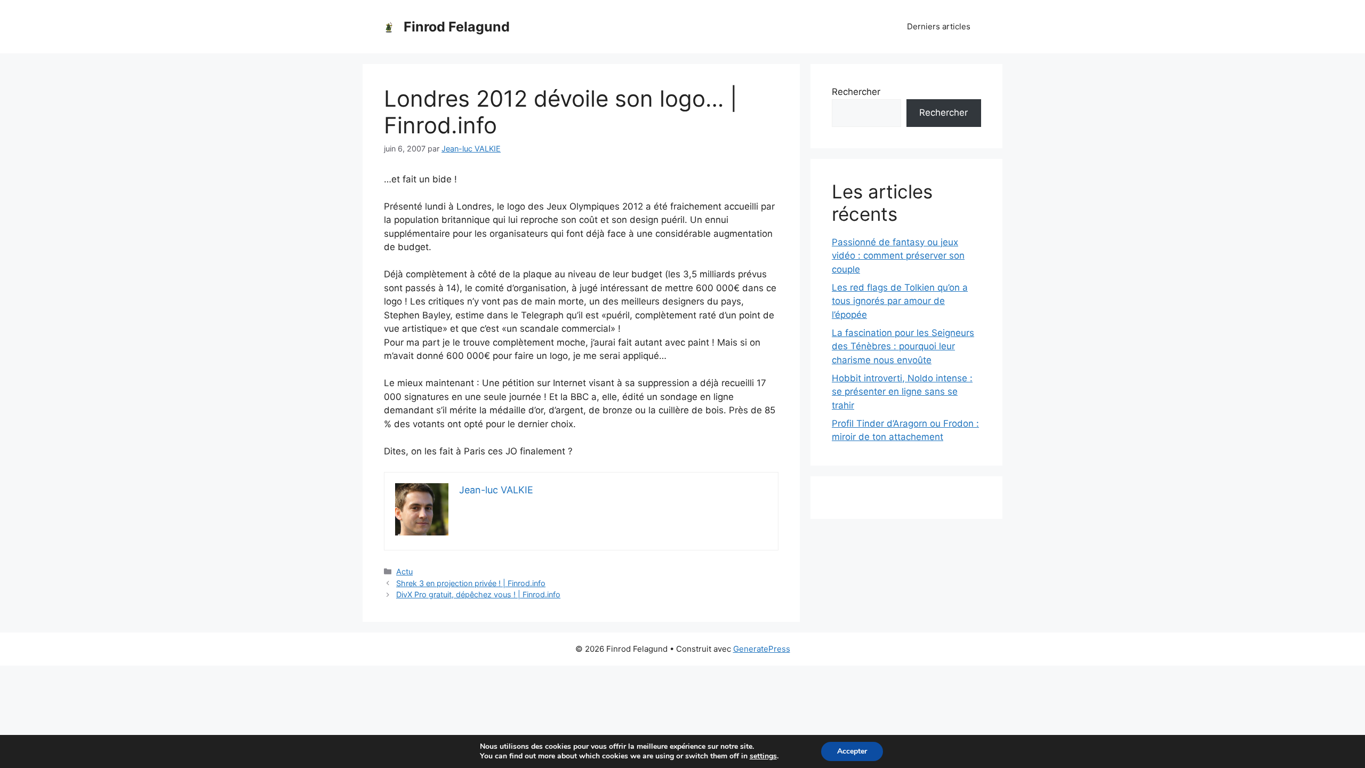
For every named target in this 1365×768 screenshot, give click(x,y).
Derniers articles (938, 26)
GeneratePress (761, 649)
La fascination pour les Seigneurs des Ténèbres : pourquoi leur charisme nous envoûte (903, 346)
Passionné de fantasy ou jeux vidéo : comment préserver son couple (898, 256)
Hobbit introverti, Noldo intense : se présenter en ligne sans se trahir (902, 392)
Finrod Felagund (457, 27)
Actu (404, 571)
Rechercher (856, 91)
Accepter (852, 751)
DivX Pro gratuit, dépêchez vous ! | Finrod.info (478, 594)
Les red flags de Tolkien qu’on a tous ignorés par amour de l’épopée (900, 301)
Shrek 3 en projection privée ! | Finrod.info (470, 583)
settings (763, 756)
